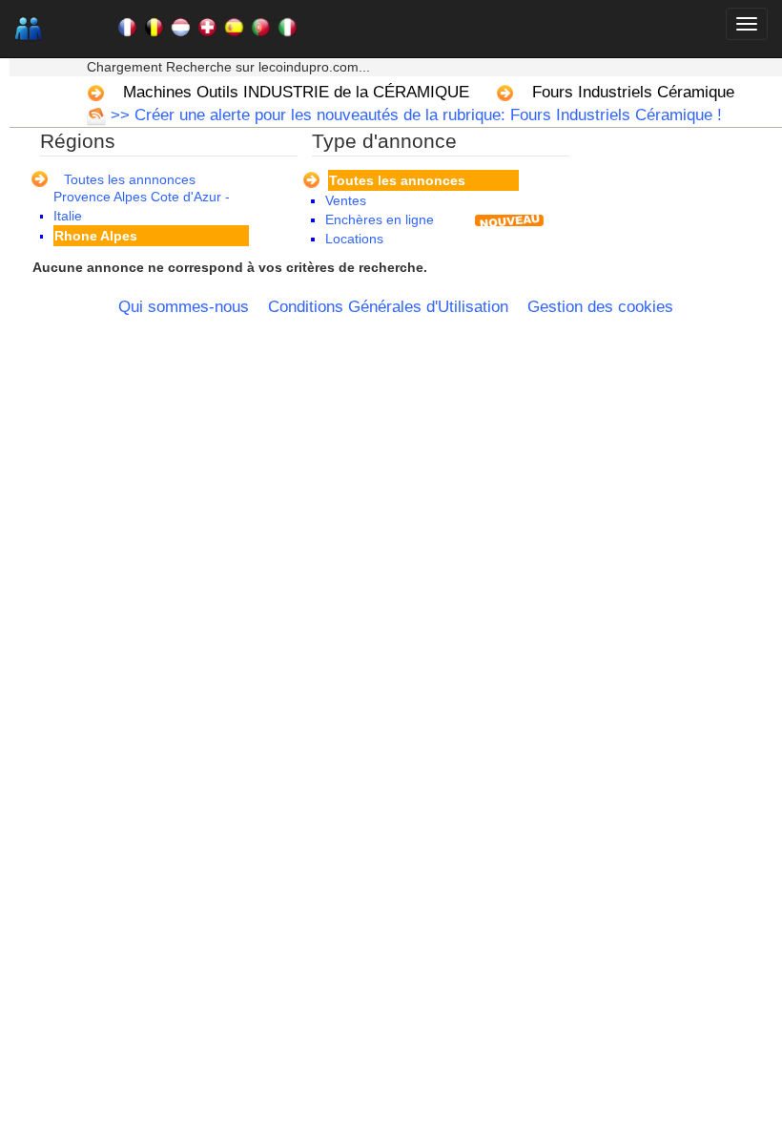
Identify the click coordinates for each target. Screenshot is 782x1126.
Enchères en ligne (379, 219)
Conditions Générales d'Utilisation (388, 307)
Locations (354, 238)
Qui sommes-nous (183, 307)
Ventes (345, 200)
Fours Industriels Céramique (633, 92)
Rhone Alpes (95, 235)
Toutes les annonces (397, 180)
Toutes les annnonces (130, 179)
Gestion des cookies (600, 307)
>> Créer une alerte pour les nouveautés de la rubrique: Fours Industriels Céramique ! (414, 115)
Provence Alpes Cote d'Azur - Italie (141, 206)
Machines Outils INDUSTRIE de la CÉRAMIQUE (296, 92)
